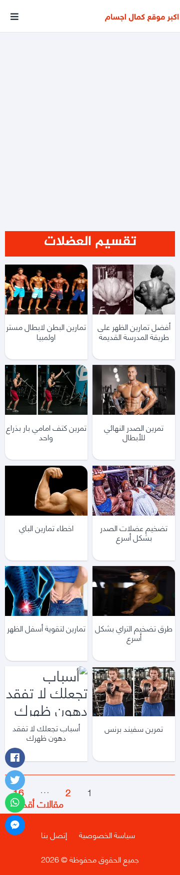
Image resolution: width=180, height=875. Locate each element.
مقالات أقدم (34, 803)
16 (18, 791)
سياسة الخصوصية (107, 834)
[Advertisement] (90, 119)
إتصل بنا (54, 834)
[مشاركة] (15, 758)
